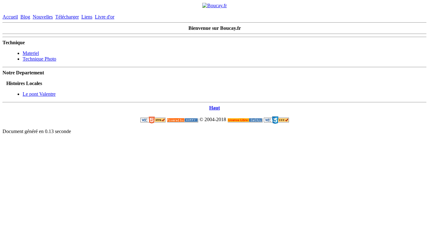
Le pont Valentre (39, 94)
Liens (86, 16)
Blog (25, 16)
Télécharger (67, 16)
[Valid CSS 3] (276, 119)
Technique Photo (39, 59)
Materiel (31, 53)
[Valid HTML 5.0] (153, 119)
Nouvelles (43, 16)
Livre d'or (104, 16)
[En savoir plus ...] (245, 119)
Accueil (10, 16)
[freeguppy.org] (182, 119)
